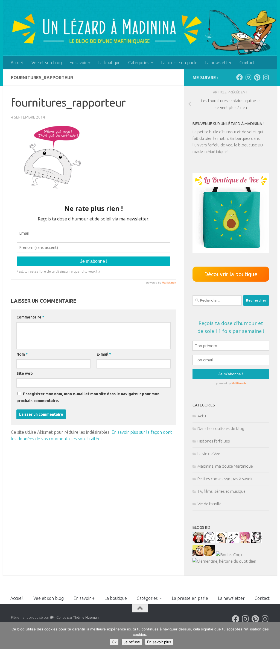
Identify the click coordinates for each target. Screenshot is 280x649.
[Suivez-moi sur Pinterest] (257, 77)
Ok (114, 642)
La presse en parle (179, 62)
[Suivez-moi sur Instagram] (248, 77)
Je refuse (132, 642)
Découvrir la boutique (230, 274)
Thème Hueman (86, 617)
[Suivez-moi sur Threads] (265, 77)
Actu (201, 416)
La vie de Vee (208, 453)
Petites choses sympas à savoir (225, 478)
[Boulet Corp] (229, 554)
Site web (24, 373)
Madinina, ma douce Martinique (225, 466)
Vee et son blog (46, 62)
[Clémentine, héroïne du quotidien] (224, 561)
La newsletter (218, 62)
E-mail (104, 354)
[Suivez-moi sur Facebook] (239, 77)
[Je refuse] (273, 635)
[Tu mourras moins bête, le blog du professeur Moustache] (221, 541)
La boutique (109, 62)
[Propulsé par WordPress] (52, 617)
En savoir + (80, 62)
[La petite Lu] (233, 541)
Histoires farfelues (213, 441)
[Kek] (209, 541)
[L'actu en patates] (197, 554)
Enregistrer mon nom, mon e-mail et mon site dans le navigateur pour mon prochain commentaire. (87, 397)
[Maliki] (245, 541)
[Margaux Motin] (256, 541)
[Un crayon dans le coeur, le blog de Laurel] (197, 541)
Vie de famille (209, 504)
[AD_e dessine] (209, 554)
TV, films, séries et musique (221, 491)
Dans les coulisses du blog (220, 428)
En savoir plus (159, 642)
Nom (22, 354)
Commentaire (30, 317)
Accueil (17, 62)
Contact (247, 62)
